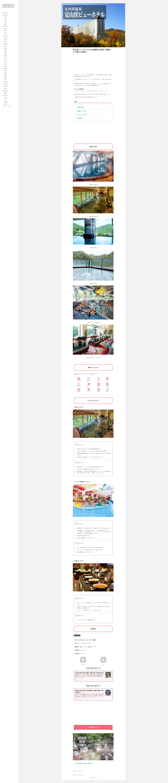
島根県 (5, 86)
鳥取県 (5, 88)
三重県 (5, 66)
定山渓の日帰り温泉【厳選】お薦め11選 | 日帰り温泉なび (89, 672)
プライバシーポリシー (7, 106)
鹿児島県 (6, 101)
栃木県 (5, 35)
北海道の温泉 (6, 12)
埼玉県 (5, 30)
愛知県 (5, 55)
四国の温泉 (5, 90)
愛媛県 (5, 93)
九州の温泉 (5, 95)
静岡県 (5, 52)
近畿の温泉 (5, 68)
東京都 (5, 28)
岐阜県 (5, 57)
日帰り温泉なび (8, 5)
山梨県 (5, 50)
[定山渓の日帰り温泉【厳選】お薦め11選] (93, 760)
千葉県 (5, 32)
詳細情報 (80, 118)
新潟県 (5, 46)
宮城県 (5, 19)
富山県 (5, 59)
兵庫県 (5, 75)
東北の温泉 (5, 15)
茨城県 (5, 41)
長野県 (5, 48)
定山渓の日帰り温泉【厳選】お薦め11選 (83, 763)
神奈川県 (6, 37)
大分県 (5, 99)
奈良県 (5, 79)
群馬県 (5, 39)
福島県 (5, 24)
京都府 (5, 73)
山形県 (5, 21)
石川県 (5, 61)
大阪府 (5, 70)
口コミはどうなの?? (82, 114)
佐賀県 (5, 97)
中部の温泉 (5, 44)
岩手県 (5, 17)
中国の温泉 (5, 84)
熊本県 (5, 104)
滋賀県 (5, 77)
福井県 (5, 64)
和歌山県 (6, 81)
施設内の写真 (81, 107)
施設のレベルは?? (82, 111)
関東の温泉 (5, 26)
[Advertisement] (93, 63)
